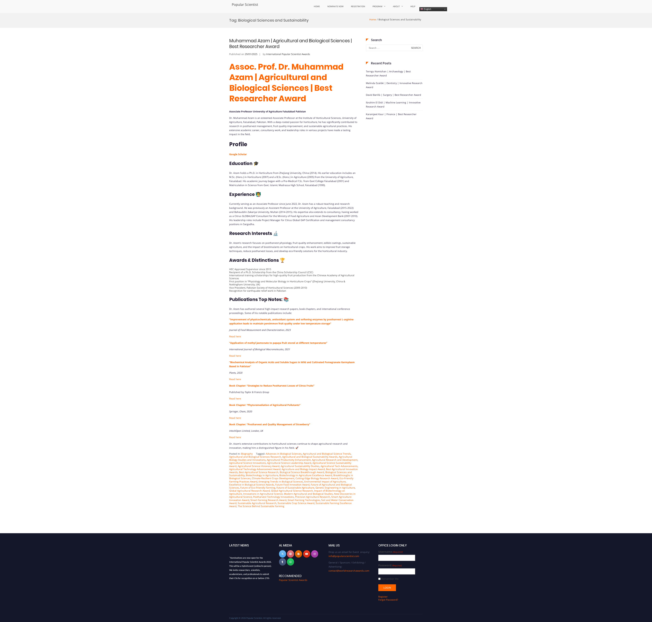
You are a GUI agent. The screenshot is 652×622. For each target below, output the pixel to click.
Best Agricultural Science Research (258, 472)
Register (383, 596)
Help (412, 6)
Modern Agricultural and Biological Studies (308, 493)
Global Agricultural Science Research (292, 490)
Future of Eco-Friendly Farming (257, 487)
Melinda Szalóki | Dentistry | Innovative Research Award (394, 85)
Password (390, 565)
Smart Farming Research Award (268, 500)
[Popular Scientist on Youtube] (306, 554)
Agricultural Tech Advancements (339, 466)
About (396, 6)
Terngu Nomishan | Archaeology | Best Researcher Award (388, 73)
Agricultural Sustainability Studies (300, 466)
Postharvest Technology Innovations (273, 496)
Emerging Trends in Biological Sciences (281, 481)
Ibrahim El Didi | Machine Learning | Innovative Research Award (393, 104)
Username (390, 552)
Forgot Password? (388, 599)
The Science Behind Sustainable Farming (261, 506)
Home (317, 6)
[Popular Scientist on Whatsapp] (290, 562)
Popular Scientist (245, 4)
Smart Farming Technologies (304, 500)
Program (377, 6)
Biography (247, 453)
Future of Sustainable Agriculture (295, 487)
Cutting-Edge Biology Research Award (316, 478)
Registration (358, 6)
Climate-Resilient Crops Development (273, 478)
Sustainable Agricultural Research (257, 503)
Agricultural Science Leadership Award (289, 462)
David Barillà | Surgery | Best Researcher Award (393, 94)
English (427, 9)
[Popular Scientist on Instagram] (314, 554)
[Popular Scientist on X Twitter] (282, 554)
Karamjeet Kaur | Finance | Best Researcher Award (391, 116)
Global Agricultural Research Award (249, 490)
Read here (235, 398)
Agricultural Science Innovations (247, 462)
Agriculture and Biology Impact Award (303, 469)
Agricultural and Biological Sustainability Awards (310, 456)
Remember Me (390, 578)
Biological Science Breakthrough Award (302, 472)
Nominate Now (335, 6)
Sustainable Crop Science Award (296, 503)
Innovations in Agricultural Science (263, 493)
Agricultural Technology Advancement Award (254, 469)
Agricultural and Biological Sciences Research (255, 456)
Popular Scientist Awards (293, 580)
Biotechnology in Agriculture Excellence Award (305, 475)
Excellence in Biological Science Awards (251, 484)
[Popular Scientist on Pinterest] (290, 554)
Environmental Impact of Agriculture (325, 481)
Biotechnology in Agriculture (262, 475)
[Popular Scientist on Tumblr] (282, 562)
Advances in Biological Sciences (284, 453)
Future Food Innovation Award (292, 484)
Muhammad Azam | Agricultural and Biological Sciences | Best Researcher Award (290, 44)
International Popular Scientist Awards (288, 54)
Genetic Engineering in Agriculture (335, 487)
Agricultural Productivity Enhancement (289, 459)
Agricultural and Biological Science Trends (327, 453)
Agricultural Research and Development (334, 459)
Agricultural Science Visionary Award (258, 466)
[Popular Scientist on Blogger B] (298, 554)
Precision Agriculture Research (312, 496)
